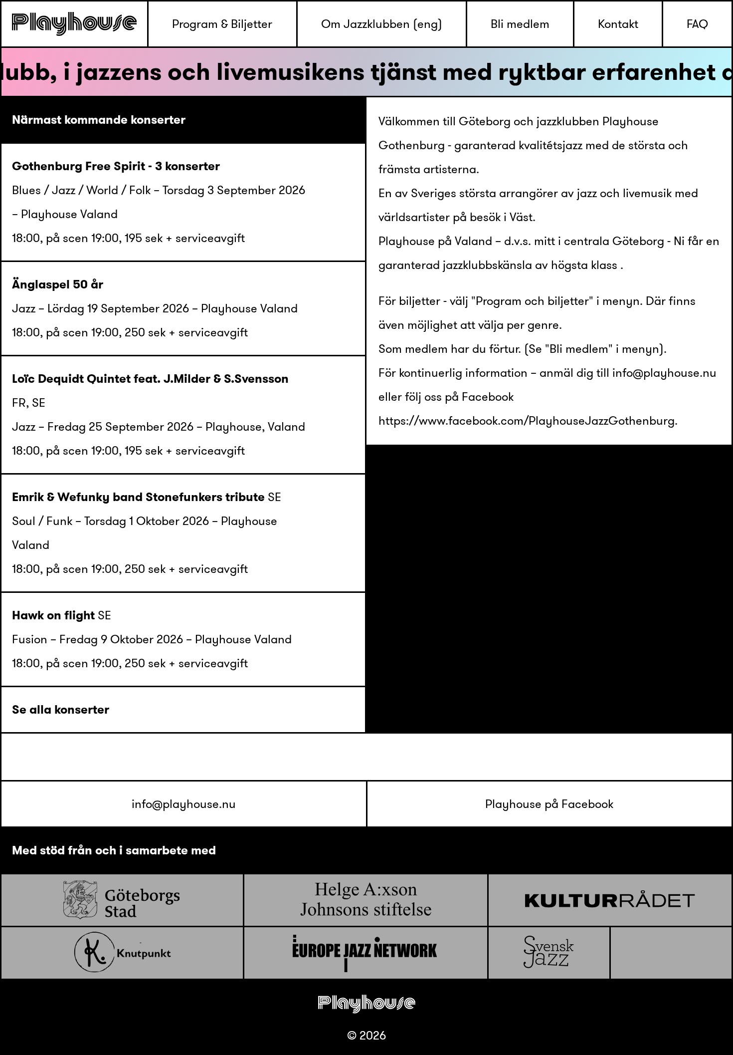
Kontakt (618, 23)
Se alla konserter (60, 709)
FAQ (697, 23)
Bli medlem (520, 23)
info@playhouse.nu (184, 803)
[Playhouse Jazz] (74, 23)
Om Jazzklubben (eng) (381, 23)
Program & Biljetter (222, 23)
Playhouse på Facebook (549, 803)
